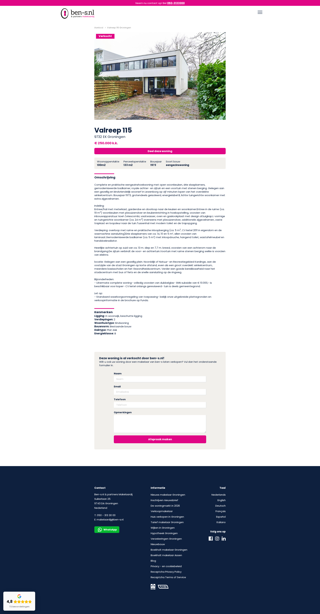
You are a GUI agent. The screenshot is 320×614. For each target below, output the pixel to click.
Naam (118, 373)
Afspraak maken (160, 439)
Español (221, 516)
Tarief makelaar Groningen (167, 522)
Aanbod (98, 27)
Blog (153, 560)
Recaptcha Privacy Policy (166, 571)
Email (117, 386)
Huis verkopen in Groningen (167, 516)
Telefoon (120, 399)
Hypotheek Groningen (164, 533)
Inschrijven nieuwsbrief (164, 500)
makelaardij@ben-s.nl (110, 519)
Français (221, 511)
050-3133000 (176, 3)
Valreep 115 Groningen (119, 27)
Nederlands (219, 494)
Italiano (221, 522)
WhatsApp (110, 529)
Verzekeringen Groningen (166, 538)
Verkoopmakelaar (162, 511)
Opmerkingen (123, 412)
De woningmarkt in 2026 (165, 505)
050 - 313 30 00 (106, 515)
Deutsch (220, 505)
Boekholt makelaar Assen (166, 555)
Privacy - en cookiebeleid (166, 566)
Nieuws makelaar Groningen (168, 494)
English (222, 500)
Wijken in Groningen (163, 527)
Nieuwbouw (158, 544)
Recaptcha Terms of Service (168, 577)
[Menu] (260, 12)
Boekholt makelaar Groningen (169, 549)
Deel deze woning (160, 151)
